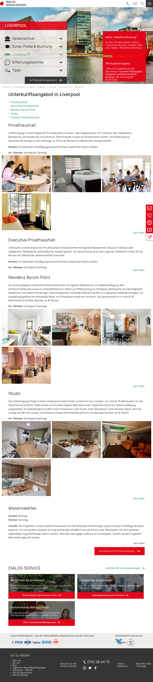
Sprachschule (64, 87)
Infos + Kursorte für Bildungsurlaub (39, 622)
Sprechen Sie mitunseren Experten (68, 665)
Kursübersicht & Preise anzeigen (116, 551)
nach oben (139, 232)
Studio (14, 113)
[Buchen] (149, 236)
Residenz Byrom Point (23, 109)
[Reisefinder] (149, 222)
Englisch (31, 87)
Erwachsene (19, 87)
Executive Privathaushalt (25, 106)
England (41, 87)
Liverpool (16, 25)
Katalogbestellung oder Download (108, 595)
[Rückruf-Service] (149, 215)
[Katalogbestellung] (149, 229)
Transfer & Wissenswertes (25, 117)
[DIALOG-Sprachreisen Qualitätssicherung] (35, 645)
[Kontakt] (149, 208)
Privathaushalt (19, 102)
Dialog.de (6, 87)
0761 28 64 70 (98, 662)
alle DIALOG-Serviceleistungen (123, 568)
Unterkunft (79, 87)
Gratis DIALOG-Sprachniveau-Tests (40, 595)
